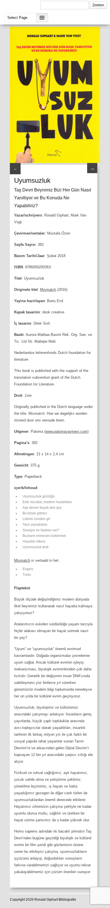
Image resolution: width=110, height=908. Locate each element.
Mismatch (48, 289)
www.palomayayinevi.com (66, 431)
